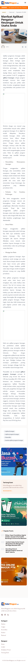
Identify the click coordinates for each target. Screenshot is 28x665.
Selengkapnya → (8, 490)
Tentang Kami (5, 652)
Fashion (3, 624)
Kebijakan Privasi (6, 650)
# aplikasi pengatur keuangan (12, 434)
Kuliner (3, 632)
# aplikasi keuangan (9, 431)
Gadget (3, 627)
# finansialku (8, 437)
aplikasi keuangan (8, 78)
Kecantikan (4, 629)
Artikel (3, 647)
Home (3, 644)
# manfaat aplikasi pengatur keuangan (14, 440)
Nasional (3, 635)
